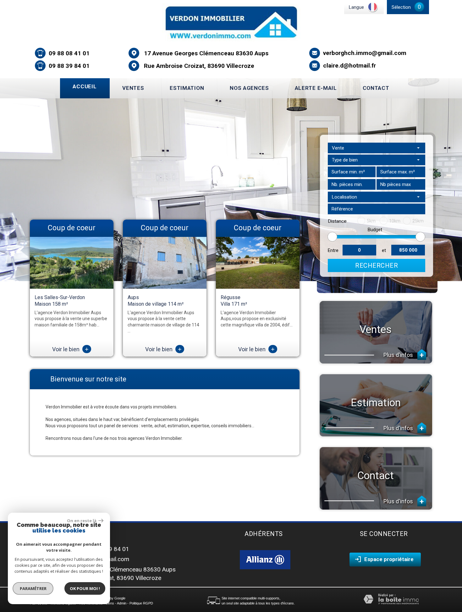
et (384, 250)
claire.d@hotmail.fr (349, 65)
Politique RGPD (141, 603)
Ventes (133, 88)
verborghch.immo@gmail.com (364, 53)
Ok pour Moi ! (85, 588)
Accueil (84, 86)
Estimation (187, 88)
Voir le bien (70, 349)
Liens (110, 603)
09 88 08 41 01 (69, 53)
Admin (121, 603)
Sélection (401, 7)
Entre (333, 250)
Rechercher (376, 265)
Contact (376, 88)
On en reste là (82, 520)
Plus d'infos (398, 355)
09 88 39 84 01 (69, 65)
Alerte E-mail (316, 88)
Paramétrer (33, 588)
